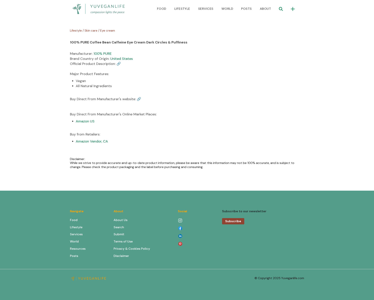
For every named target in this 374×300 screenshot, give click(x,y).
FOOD (161, 9)
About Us (120, 220)
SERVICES (205, 9)
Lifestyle (76, 227)
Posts (74, 256)
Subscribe (233, 221)
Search (119, 227)
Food (74, 220)
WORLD (227, 9)
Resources (78, 249)
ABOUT (265, 9)
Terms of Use (123, 241)
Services (76, 234)
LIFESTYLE (182, 9)
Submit (119, 234)
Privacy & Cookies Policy (132, 249)
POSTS (246, 9)
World (74, 241)
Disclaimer (121, 256)
